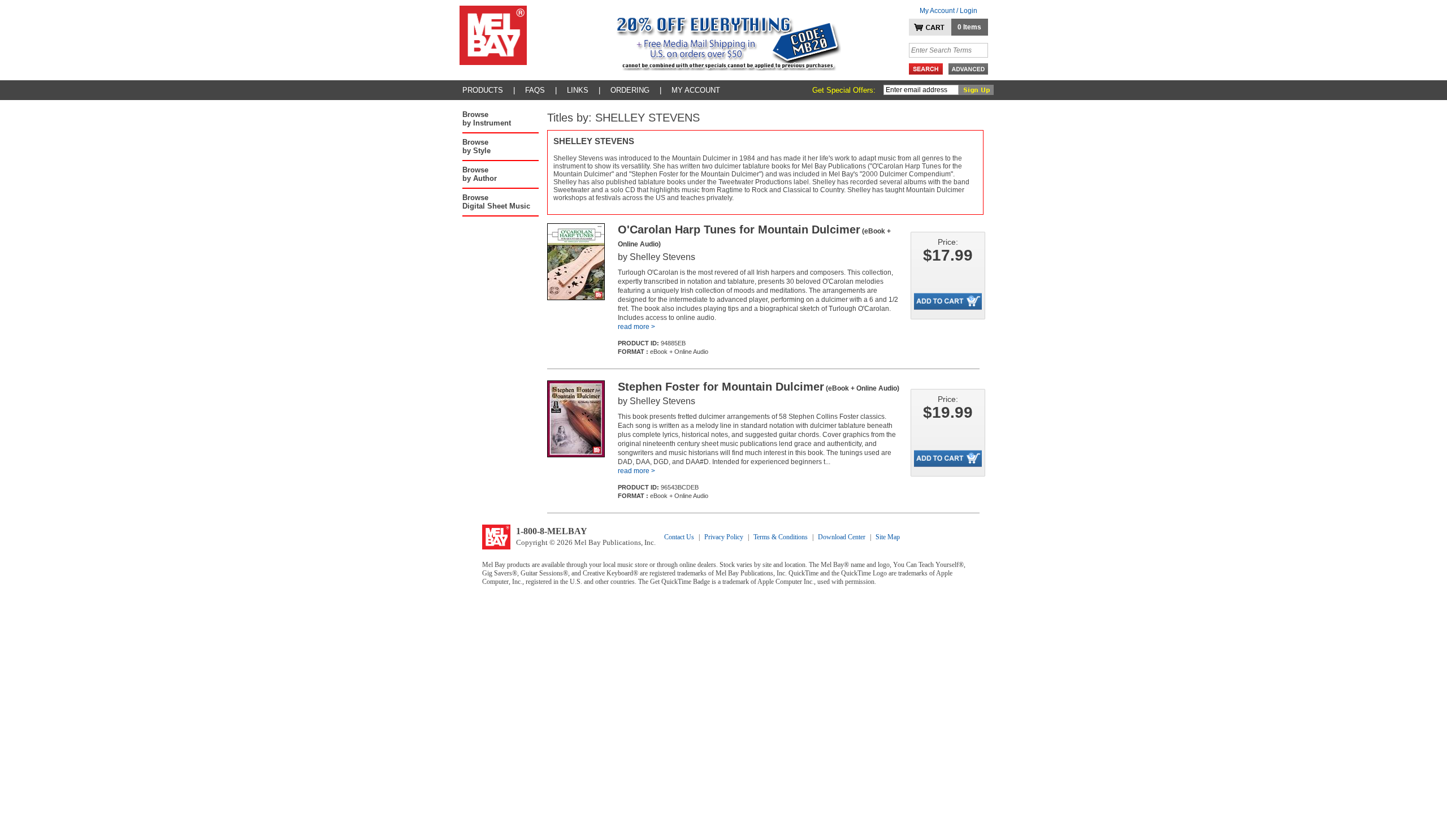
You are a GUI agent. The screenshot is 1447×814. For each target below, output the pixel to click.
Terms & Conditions (780, 537)
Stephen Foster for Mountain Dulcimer (758, 386)
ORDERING (629, 90)
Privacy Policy (723, 537)
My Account (695, 90)
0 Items (969, 27)
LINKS (577, 90)
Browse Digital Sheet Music (496, 201)
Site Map (888, 537)
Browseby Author (479, 174)
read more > (636, 327)
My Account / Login (948, 11)
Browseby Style (476, 146)
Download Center (841, 537)
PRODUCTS (482, 90)
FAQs (535, 90)
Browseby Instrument (486, 118)
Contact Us (679, 537)
